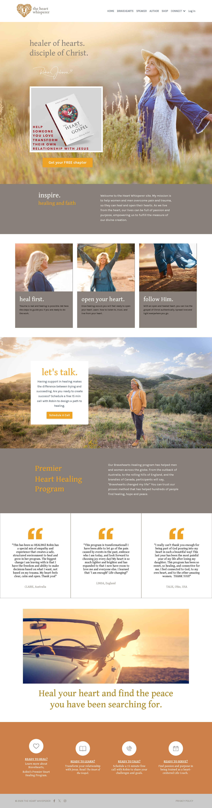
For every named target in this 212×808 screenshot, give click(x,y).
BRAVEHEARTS (125, 11)
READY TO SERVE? (176, 761)
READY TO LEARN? (83, 761)
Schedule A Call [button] (59, 415)
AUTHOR (154, 11)
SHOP (165, 11)
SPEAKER (141, 11)
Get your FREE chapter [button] (68, 162)
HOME (110, 11)
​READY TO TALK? (129, 761)
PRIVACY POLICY (184, 801)
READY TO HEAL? (36, 759)
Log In (191, 11)
